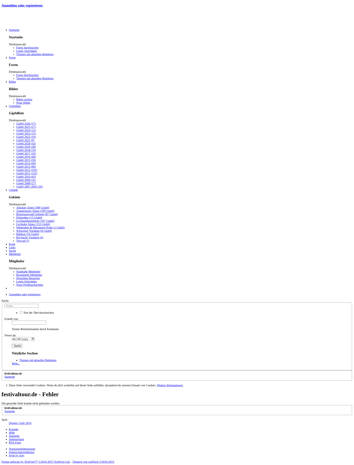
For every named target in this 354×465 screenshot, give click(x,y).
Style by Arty (16, 455)
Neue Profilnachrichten (29, 284)
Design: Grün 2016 (20, 423)
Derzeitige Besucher (28, 278)
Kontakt (13, 429)
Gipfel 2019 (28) (26, 146)
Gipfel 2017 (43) (26, 153)
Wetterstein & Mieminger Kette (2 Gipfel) (40, 227)
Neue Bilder (23, 102)
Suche (12, 250)
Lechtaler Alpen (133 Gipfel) (33, 224)
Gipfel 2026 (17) (26, 123)
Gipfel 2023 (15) (26, 133)
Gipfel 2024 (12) (26, 130)
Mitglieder (15, 254)
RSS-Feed (15, 442)
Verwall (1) (22, 240)
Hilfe (12, 432)
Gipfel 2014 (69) (26, 163)
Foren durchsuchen (27, 47)
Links (12, 247)
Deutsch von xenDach (93, 461)
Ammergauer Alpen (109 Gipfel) (35, 211)
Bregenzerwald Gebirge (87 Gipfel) (37, 214)
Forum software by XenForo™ (35, 461)
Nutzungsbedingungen (22, 448)
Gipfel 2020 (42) (26, 143)
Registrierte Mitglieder (29, 274)
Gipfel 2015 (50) (26, 160)
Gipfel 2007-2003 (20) (29, 186)
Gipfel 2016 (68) (26, 156)
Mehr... (16, 363)
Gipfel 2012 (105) (26, 170)
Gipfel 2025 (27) (26, 126)
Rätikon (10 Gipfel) (27, 234)
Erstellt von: (11, 319)
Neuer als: (10, 335)
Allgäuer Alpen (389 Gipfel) (32, 207)
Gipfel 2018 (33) (26, 150)
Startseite (14, 30)
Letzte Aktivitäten (26, 51)
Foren (12, 57)
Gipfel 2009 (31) (26, 180)
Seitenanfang (16, 439)
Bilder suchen (24, 99)
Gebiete (13, 189)
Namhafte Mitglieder (28, 271)
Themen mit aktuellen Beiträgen (34, 54)
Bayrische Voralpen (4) (29, 237)
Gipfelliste (15, 106)
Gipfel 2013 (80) (26, 166)
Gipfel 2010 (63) (26, 176)
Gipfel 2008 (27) (26, 183)
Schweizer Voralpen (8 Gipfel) (34, 230)
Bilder (12, 81)
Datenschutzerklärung (21, 452)
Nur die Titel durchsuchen (38, 312)
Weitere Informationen (170, 385)
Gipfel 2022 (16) (26, 136)
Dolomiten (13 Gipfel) (29, 217)
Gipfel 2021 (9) (25, 140)
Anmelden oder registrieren (22, 5)
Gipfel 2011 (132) (26, 173)
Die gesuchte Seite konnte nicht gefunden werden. (30, 403)
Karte (12, 244)
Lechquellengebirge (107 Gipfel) (35, 220)
